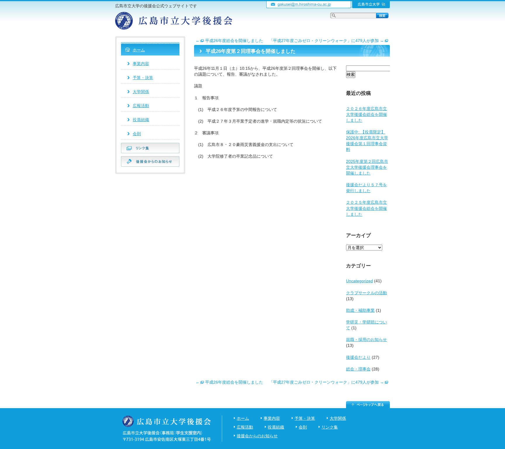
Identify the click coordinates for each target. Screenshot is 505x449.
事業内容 (141, 63)
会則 (137, 133)
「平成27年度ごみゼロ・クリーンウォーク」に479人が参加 (326, 40)
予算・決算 (143, 77)
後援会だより (358, 357)
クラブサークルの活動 (366, 292)
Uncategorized (359, 281)
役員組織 (141, 119)
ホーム (139, 50)
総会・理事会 (358, 369)
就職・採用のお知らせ (366, 339)
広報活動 (141, 105)
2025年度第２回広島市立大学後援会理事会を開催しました (367, 167)
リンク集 (329, 427)
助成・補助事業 (360, 310)
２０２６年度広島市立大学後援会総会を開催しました (366, 114)
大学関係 (141, 91)
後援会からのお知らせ (257, 436)
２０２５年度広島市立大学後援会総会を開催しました (366, 208)
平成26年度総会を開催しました (229, 40)
